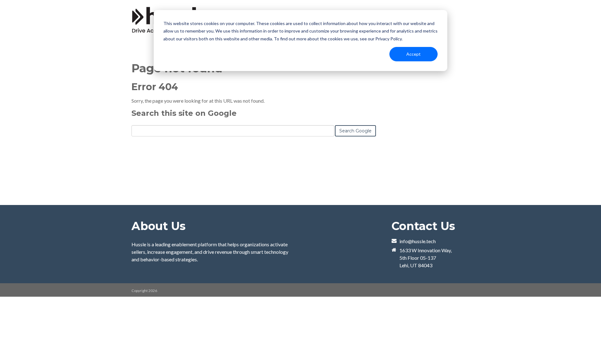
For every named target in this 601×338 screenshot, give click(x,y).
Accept (413, 54)
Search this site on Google (184, 113)
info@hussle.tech (417, 241)
